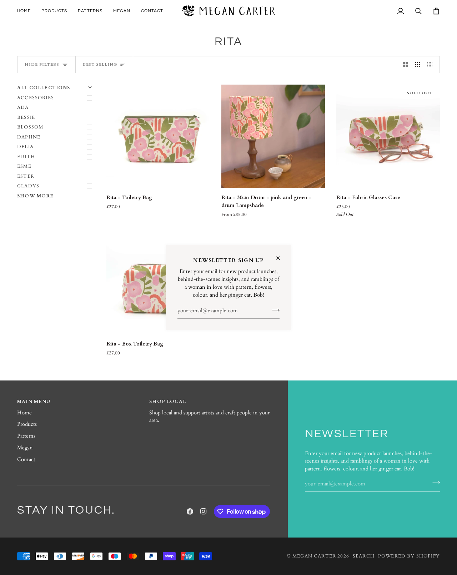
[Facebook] (190, 511)
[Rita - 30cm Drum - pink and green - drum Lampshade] (273, 136)
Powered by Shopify (409, 556)
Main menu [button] (34, 401)
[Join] (274, 310)
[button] (54, 11)
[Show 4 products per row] (432, 64)
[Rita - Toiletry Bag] (158, 136)
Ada (23, 107)
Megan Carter (314, 556)
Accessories (35, 98)
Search (364, 556)
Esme (24, 166)
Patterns (26, 436)
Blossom (30, 127)
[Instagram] (203, 511)
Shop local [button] (167, 401)
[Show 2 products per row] (405, 64)
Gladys (28, 186)
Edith (26, 156)
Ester (25, 176)
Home (24, 412)
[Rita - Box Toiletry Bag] (158, 282)
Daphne (28, 137)
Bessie (26, 117)
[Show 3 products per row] (417, 64)
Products (27, 424)
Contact (26, 459)
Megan (25, 447)
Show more (35, 196)
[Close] (281, 258)
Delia (25, 146)
